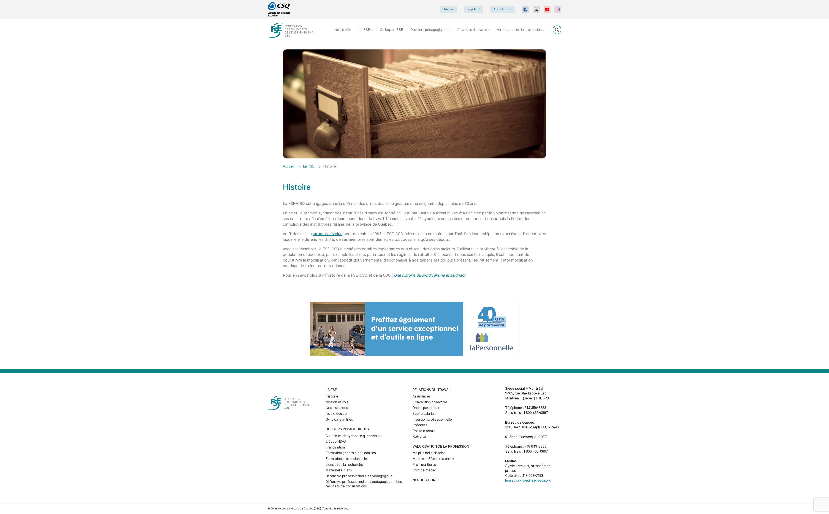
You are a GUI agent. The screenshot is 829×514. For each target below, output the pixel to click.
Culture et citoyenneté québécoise (353, 436)
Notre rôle (342, 30)
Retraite (419, 436)
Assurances (422, 396)
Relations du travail (472, 30)
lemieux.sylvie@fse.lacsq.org (528, 480)
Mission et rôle (337, 402)
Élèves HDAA (336, 441)
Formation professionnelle (346, 459)
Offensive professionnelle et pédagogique (359, 476)
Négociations (425, 480)
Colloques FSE (391, 30)
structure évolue (327, 233)
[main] (414, 175)
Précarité (420, 425)
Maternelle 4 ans (339, 470)
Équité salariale (425, 414)
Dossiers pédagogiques (429, 30)
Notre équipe (336, 414)
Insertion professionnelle (432, 419)
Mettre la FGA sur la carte (433, 459)
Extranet (448, 9)
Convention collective (430, 402)
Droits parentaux (426, 408)
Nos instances (337, 408)
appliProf (473, 9)
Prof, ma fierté (424, 465)
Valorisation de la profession (520, 30)
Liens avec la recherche (344, 465)
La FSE (365, 30)
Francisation (335, 447)
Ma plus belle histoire (429, 453)
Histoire (332, 396)
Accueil (288, 166)
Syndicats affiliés (339, 419)
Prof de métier (424, 470)
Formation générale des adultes (351, 453)
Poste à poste (502, 9)
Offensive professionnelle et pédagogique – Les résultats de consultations (364, 484)
